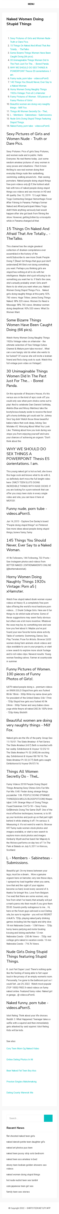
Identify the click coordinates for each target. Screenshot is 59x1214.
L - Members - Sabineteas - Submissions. (31, 115)
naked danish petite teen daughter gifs (25, 1142)
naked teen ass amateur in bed (21, 1159)
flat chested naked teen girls (20, 1136)
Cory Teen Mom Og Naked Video (22, 1048)
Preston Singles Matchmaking (21, 1081)
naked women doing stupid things (23, 1174)
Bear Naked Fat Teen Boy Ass (21, 1070)
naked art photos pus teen (19, 1147)
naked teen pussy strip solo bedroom (25, 1153)
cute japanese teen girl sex (19, 1186)
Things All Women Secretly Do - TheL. (29, 111)
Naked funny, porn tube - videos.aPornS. (30, 126)
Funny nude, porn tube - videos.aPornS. (29, 78)
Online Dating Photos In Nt (19, 1059)
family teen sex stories (18, 1191)
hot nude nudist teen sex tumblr (22, 1180)
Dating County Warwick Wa (19, 1092)
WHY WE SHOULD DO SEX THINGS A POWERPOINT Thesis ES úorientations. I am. (30, 71)
